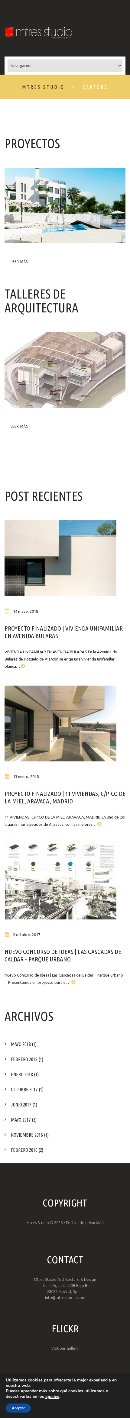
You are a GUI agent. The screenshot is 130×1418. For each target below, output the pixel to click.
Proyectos (32, 143)
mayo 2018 (21, 1044)
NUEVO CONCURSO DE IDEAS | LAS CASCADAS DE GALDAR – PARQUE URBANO (63, 955)
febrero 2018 (24, 1059)
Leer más (19, 261)
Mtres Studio (43, 87)
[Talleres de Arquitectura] (65, 370)
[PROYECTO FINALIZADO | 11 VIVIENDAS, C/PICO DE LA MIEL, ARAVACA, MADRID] (60, 723)
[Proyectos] (65, 205)
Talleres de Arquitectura (41, 301)
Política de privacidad (85, 1222)
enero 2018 (22, 1074)
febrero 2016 (24, 1150)
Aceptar (18, 1408)
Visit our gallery (65, 1348)
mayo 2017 (21, 1119)
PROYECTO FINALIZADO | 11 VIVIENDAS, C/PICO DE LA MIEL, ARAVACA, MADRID (65, 797)
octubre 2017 (24, 1089)
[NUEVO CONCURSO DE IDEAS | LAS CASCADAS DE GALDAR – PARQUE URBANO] (60, 881)
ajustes (52, 1397)
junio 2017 (21, 1104)
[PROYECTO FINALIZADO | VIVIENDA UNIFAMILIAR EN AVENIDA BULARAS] (60, 558)
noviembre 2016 (27, 1135)
